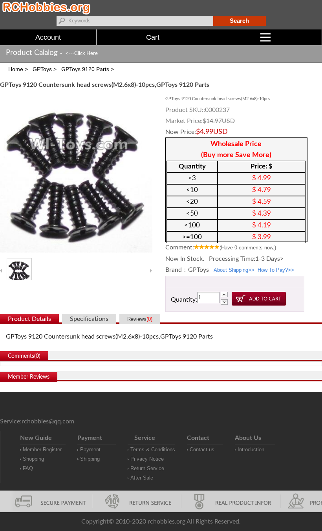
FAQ (28, 468)
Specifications (89, 319)
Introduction (251, 449)
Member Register (42, 449)
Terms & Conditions (152, 449)
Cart (152, 37)
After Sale (141, 478)
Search (239, 20)
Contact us (202, 449)
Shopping (33, 459)
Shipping (90, 459)
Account (48, 37)
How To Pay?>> (276, 270)
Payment (90, 449)
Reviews (139, 319)
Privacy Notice (147, 459)
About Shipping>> (234, 270)
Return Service (147, 468)
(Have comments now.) (248, 248)
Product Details (29, 319)
